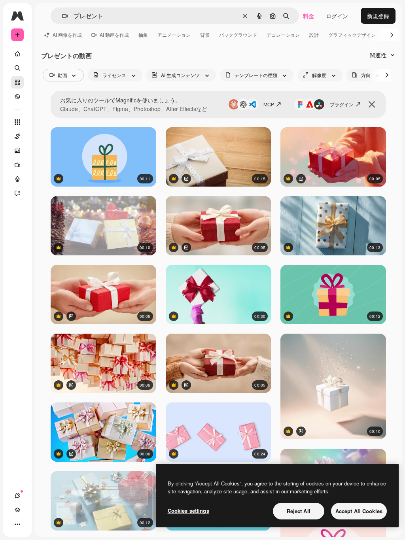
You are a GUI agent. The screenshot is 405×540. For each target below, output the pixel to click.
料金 (308, 16)
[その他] (17, 524)
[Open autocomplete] (62, 16)
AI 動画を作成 (114, 34)
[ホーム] (17, 53)
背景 (205, 34)
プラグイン (342, 104)
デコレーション (283, 34)
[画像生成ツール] (17, 150)
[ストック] (17, 82)
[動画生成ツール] (17, 165)
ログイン (337, 16)
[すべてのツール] (17, 122)
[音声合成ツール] (17, 179)
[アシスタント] (17, 193)
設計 (314, 34)
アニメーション (174, 34)
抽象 (143, 34)
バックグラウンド (238, 34)
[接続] (17, 495)
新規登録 (378, 16)
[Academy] (17, 510)
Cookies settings (188, 510)
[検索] (17, 68)
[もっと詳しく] (17, 96)
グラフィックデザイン (352, 34)
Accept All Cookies (358, 511)
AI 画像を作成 (67, 34)
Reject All (298, 511)
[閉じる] (372, 104)
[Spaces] (17, 136)
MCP (268, 104)
